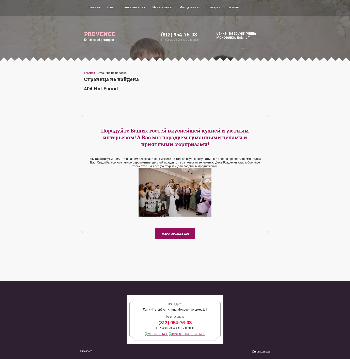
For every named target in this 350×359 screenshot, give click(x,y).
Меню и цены (162, 7)
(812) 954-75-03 (179, 34)
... (248, 7)
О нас (111, 7)
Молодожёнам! (190, 7)
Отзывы (233, 7)
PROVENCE (99, 34)
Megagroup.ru (261, 351)
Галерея (214, 7)
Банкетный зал (134, 7)
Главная (94, 7)
